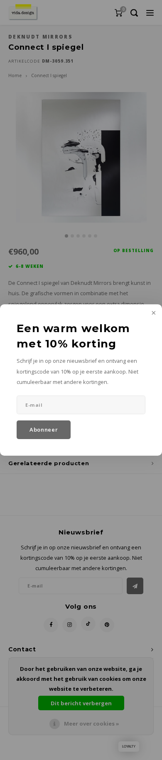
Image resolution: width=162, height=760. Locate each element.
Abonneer (43, 429)
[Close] (153, 313)
